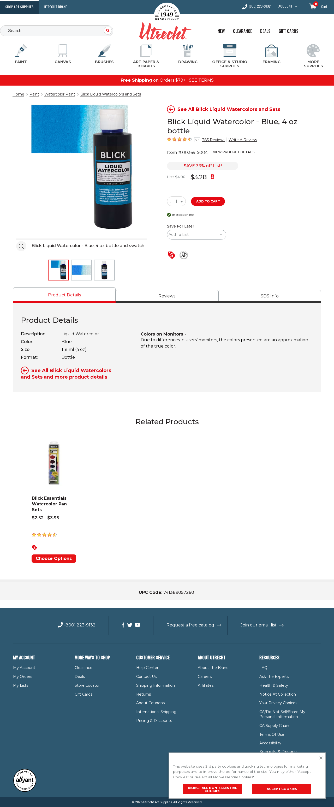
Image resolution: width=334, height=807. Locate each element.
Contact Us (146, 676)
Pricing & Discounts (154, 720)
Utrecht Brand (56, 6)
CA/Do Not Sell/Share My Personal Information (282, 714)
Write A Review (243, 140)
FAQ (263, 667)
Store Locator (87, 685)
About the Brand (213, 667)
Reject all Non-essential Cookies (212, 789)
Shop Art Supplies (19, 6)
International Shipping (156, 711)
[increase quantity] (182, 201)
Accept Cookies (282, 789)
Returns (143, 694)
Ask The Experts (274, 676)
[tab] (64, 295)
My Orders (22, 676)
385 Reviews (213, 140)
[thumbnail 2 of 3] (81, 270)
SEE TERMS (201, 80)
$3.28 (198, 177)
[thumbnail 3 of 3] (104, 270)
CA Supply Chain (274, 725)
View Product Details (233, 152)
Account (285, 6)
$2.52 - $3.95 (45, 517)
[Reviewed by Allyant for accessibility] (25, 790)
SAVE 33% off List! (203, 165)
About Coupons (150, 703)
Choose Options (54, 558)
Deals (265, 31)
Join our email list (259, 625)
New (221, 31)
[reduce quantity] (171, 201)
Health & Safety (273, 685)
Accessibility (270, 743)
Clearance (242, 31)
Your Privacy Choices (278, 703)
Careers (205, 676)
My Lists (20, 685)
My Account (24, 667)
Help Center (147, 667)
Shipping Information (155, 685)
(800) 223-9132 (260, 6)
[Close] (321, 758)
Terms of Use (271, 734)
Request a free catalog (190, 625)
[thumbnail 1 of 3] (58, 270)
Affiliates (205, 685)
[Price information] (172, 256)
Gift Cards (289, 31)
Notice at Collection (277, 694)
